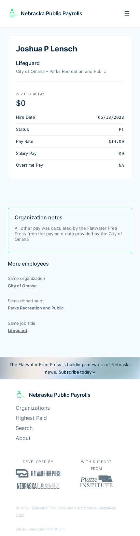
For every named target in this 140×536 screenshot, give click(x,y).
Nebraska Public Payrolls (51, 13)
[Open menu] (127, 13)
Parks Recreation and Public (36, 307)
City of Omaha (22, 285)
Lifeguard (17, 330)
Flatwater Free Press (49, 508)
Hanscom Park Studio (46, 529)
